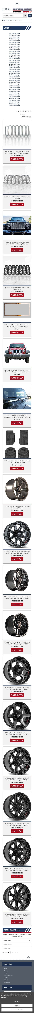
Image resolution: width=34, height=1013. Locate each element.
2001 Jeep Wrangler (14, 62)
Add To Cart (18, 250)
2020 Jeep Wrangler (14, 96)
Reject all (17, 1006)
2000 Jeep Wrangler (14, 60)
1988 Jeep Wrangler (14, 39)
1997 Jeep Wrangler (14, 55)
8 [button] (28, 111)
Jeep (13, 20)
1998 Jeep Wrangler (14, 57)
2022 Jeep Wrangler (14, 100)
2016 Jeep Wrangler (14, 89)
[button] (30, 16)
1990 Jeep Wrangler (14, 42)
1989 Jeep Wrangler (14, 40)
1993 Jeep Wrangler (14, 48)
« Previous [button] (16, 111)
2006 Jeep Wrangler (14, 71)
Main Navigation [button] (6, 9)
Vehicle (9, 20)
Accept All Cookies (17, 1010)
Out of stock (18, 159)
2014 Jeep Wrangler (14, 85)
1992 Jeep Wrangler (14, 46)
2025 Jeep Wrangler (14, 105)
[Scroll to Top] (29, 957)
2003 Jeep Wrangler (14, 66)
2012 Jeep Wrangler (14, 82)
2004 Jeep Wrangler (14, 67)
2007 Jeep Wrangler (14, 73)
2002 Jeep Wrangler (14, 64)
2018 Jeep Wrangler (14, 93)
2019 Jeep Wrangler (14, 95)
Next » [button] (30, 111)
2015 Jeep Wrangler (14, 87)
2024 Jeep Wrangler (14, 104)
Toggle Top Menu (17, 3)
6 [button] (25, 111)
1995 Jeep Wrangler (14, 51)
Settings (17, 1001)
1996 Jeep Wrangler (14, 53)
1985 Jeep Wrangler (14, 33)
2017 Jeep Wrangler (14, 91)
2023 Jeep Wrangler (14, 102)
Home (3, 20)
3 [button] (20, 111)
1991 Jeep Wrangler (14, 44)
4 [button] (8, 952)
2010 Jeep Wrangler (14, 78)
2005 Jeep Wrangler (14, 69)
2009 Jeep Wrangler (14, 76)
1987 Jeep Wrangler (14, 37)
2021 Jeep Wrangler (14, 98)
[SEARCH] (25, 15)
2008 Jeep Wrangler (14, 75)
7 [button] (13, 952)
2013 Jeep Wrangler (14, 84)
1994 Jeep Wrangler (14, 49)
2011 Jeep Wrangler (14, 80)
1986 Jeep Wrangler (14, 35)
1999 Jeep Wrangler (14, 58)
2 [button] (18, 111)
